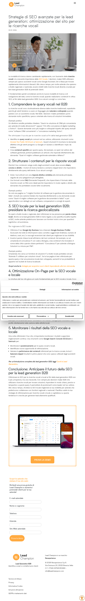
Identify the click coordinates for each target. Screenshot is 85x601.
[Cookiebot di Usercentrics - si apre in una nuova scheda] (73, 283)
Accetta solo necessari (15, 316)
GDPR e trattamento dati (17, 593)
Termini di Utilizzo (15, 579)
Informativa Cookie (15, 586)
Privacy (11, 582)
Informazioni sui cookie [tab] (70, 289)
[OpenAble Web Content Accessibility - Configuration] (82, 598)
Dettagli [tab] (42, 289)
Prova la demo (17, 538)
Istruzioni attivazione (15, 590)
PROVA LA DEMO (42, 459)
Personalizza (41, 316)
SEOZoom (29, 142)
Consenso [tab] (14, 289)
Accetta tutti (69, 316)
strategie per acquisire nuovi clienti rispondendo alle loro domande (47, 266)
